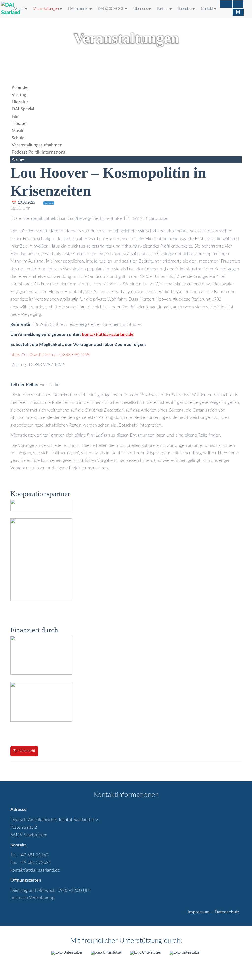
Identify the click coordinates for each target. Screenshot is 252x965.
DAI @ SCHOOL (111, 9)
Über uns (140, 9)
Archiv (18, 159)
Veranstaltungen (46, 9)
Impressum (199, 912)
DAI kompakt (78, 9)
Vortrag (19, 95)
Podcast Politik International (39, 152)
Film (16, 116)
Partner (163, 9)
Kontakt (207, 9)
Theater (19, 123)
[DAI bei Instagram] (238, 4)
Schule (18, 138)
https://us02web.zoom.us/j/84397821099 (50, 355)
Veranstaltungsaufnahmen (37, 145)
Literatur (20, 102)
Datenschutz (227, 912)
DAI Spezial (23, 109)
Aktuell (18, 9)
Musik (17, 131)
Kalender (20, 88)
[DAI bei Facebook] (226, 4)
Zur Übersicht (24, 751)
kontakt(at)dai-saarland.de (35, 870)
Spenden (185, 9)
